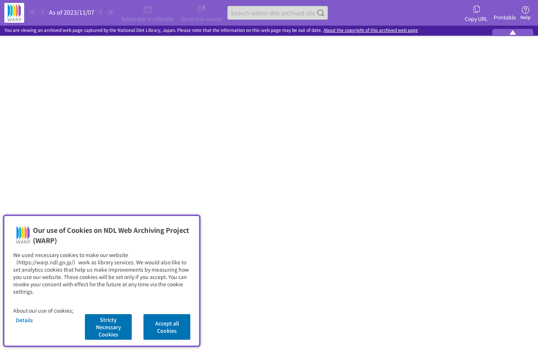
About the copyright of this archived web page (371, 30)
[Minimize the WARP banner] (513, 32)
